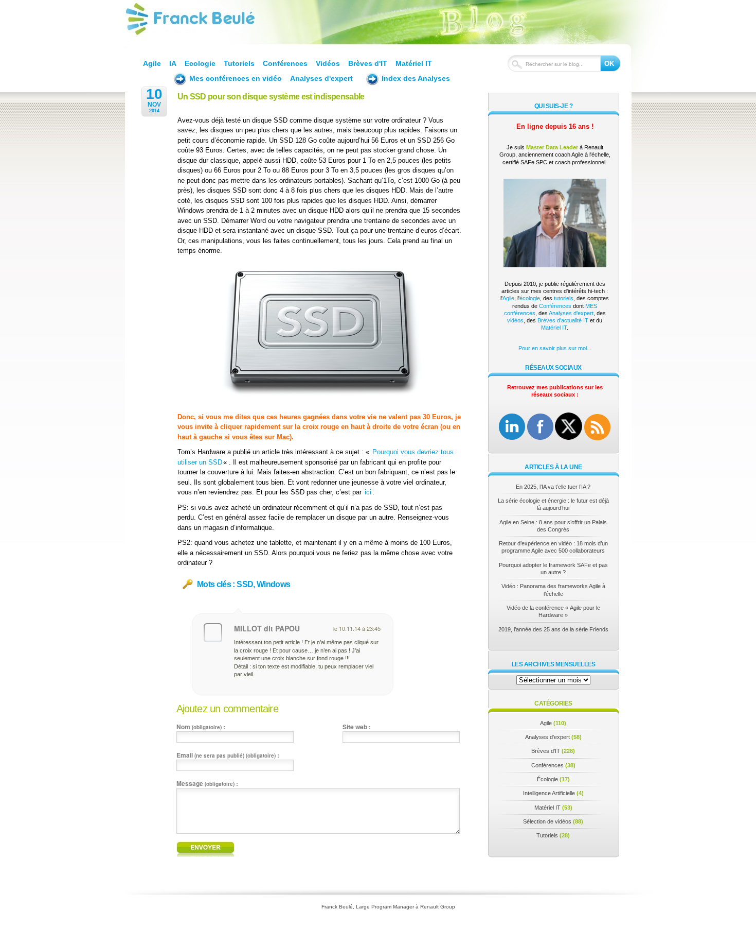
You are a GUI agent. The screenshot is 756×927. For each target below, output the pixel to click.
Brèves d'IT (367, 63)
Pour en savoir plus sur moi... (554, 348)
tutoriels (563, 298)
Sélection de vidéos (547, 821)
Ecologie (200, 63)
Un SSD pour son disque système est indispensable (271, 96)
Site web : (357, 726)
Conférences (285, 63)
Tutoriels (239, 63)
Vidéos (328, 63)
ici (368, 492)
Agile (152, 63)
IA (172, 63)
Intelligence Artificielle (549, 793)
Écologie (547, 779)
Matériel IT (413, 63)
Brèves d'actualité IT (562, 320)
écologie (529, 298)
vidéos (515, 320)
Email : (227, 755)
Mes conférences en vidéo (235, 78)
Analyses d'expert (321, 78)
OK (609, 63)
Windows (274, 584)
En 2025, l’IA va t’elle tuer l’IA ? (553, 487)
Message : (207, 783)
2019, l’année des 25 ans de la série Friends (553, 629)
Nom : (200, 726)
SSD (245, 584)
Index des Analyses (416, 78)
